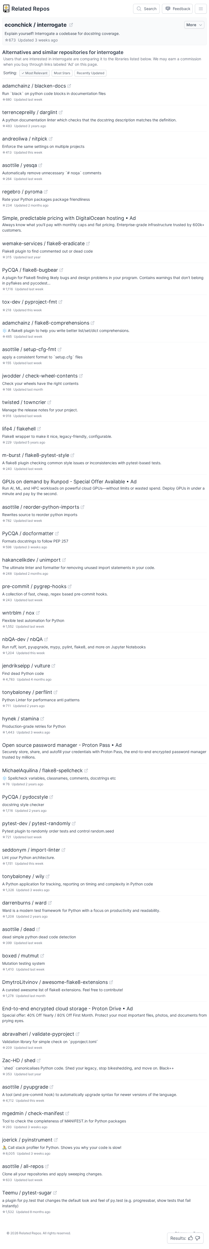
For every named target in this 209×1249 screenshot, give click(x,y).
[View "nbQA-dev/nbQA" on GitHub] (46, 639)
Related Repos (30, 8)
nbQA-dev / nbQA (22, 639)
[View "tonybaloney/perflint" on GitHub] (55, 692)
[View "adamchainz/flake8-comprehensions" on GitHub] (92, 323)
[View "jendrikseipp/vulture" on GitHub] (53, 666)
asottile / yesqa (19, 165)
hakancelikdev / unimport (31, 560)
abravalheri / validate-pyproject (38, 1034)
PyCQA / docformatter (28, 533)
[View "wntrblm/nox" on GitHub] (38, 613)
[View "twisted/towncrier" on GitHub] (49, 402)
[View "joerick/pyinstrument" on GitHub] (56, 1140)
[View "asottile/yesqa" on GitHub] (40, 165)
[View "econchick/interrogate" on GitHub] (71, 25)
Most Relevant (34, 73)
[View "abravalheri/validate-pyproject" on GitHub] (77, 1034)
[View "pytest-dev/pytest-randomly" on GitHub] (74, 823)
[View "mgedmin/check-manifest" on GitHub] (67, 1113)
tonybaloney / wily (23, 876)
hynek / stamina (20, 718)
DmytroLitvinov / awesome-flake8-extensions (55, 982)
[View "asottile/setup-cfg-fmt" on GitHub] (59, 349)
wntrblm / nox (18, 613)
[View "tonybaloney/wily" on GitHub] (47, 876)
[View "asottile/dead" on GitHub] (38, 929)
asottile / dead (18, 929)
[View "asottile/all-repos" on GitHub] (47, 1166)
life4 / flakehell (19, 429)
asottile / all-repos (23, 1166)
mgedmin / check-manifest (33, 1113)
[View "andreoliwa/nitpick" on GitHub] (50, 139)
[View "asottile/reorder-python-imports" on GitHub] (82, 507)
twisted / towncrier (24, 402)
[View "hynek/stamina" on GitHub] (42, 719)
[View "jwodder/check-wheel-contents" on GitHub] (81, 376)
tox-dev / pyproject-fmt (29, 302)
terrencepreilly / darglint (29, 112)
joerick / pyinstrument (27, 1140)
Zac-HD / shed (18, 1060)
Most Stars (62, 73)
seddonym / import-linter (31, 850)
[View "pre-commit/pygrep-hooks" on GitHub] (69, 586)
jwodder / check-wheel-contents (40, 376)
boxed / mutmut (20, 956)
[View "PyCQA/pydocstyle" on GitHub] (51, 797)
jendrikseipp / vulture (26, 666)
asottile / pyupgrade (25, 1087)
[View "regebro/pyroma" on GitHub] (46, 192)
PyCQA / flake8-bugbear (30, 270)
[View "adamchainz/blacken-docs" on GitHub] (69, 86)
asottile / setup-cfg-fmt (29, 349)
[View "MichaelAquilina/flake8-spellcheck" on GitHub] (86, 770)
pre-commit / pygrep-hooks (34, 586)
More (191, 24)
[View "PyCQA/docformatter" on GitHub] (57, 533)
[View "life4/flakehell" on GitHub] (39, 429)
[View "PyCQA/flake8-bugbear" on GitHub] (61, 270)
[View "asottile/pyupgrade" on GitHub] (51, 1087)
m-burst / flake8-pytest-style (35, 455)
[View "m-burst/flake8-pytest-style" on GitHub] (72, 455)
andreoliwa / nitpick (24, 139)
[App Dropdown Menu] (201, 9)
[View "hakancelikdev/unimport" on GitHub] (64, 560)
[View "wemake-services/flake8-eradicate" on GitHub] (88, 243)
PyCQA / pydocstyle (25, 797)
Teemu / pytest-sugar (27, 1193)
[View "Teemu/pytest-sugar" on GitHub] (55, 1193)
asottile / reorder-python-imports (40, 507)
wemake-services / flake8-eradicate (43, 243)
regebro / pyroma (22, 191)
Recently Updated (90, 73)
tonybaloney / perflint (27, 692)
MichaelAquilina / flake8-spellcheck (42, 770)
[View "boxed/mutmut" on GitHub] (42, 956)
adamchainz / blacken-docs (34, 86)
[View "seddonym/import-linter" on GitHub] (63, 850)
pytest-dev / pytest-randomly (36, 823)
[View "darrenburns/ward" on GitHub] (50, 903)
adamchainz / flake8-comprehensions (45, 323)
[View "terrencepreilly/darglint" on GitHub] (61, 112)
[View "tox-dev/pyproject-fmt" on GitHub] (60, 302)
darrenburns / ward (24, 903)
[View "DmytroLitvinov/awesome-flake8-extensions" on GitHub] (111, 982)
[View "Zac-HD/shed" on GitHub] (38, 1060)
